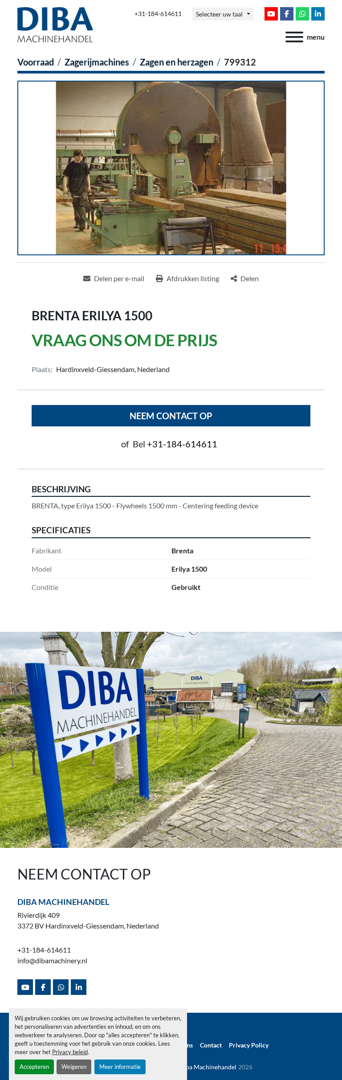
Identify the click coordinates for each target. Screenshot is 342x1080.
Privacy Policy (249, 1045)
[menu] (294, 37)
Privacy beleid (70, 1051)
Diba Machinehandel (63, 902)
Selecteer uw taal (219, 14)
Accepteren (34, 1066)
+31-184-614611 (158, 13)
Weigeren (73, 1066)
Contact (211, 1045)
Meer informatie (120, 1066)
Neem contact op (171, 415)
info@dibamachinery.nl (52, 960)
